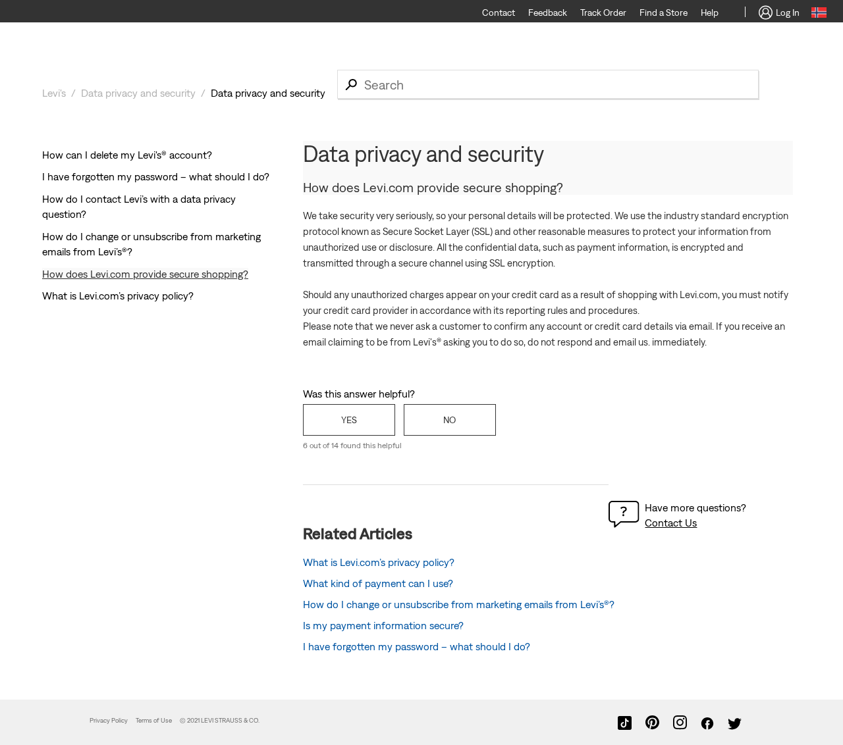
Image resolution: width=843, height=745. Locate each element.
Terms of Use (154, 720)
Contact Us (671, 522)
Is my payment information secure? (383, 625)
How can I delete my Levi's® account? (127, 155)
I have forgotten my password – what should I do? (155, 176)
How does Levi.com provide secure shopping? (145, 274)
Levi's (54, 93)
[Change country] (819, 14)
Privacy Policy (109, 720)
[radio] (349, 420)
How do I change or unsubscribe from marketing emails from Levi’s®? (458, 604)
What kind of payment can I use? (378, 583)
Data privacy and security (138, 93)
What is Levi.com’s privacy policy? (118, 295)
